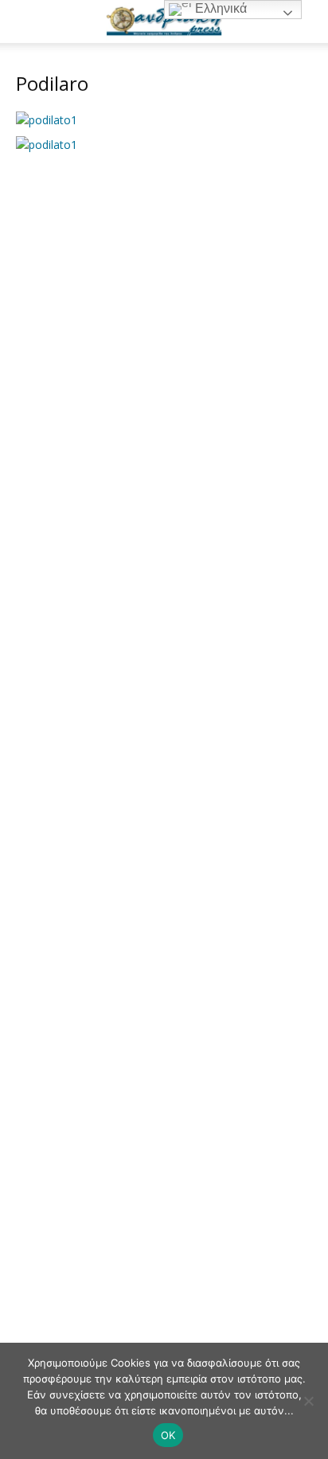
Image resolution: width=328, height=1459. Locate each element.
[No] (308, 1401)
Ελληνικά (219, 8)
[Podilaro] (46, 119)
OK (168, 1435)
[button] (27, 21)
